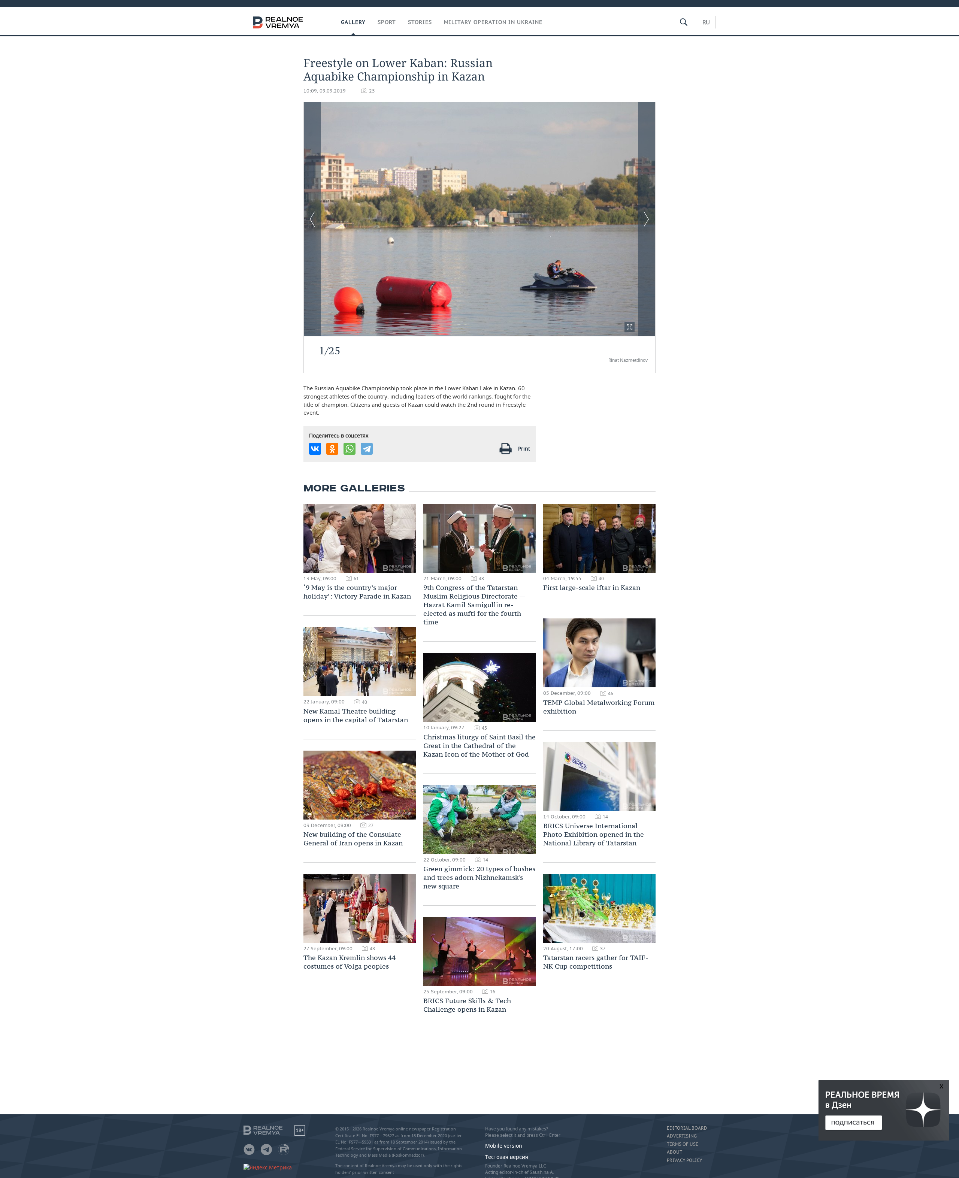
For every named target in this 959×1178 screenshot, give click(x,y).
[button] (629, 327)
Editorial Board (687, 1128)
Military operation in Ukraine (493, 22)
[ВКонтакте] (315, 449)
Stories (420, 22)
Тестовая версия (506, 1156)
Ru (706, 22)
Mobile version (503, 1145)
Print (524, 448)
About (674, 1152)
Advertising (682, 1136)
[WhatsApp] (350, 449)
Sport (387, 22)
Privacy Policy (684, 1160)
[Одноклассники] (332, 449)
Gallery (353, 22)
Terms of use (682, 1144)
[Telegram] (367, 449)
